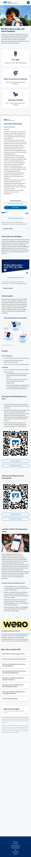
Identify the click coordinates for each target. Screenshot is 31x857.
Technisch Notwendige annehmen (15, 203)
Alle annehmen (15, 207)
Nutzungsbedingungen (15, 845)
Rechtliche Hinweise (15, 848)
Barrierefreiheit (15, 852)
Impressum (15, 841)
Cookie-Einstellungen (15, 200)
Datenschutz (15, 843)
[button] (15, 229)
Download (15, 854)
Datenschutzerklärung (9, 127)
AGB (15, 850)
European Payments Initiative (20, 634)
